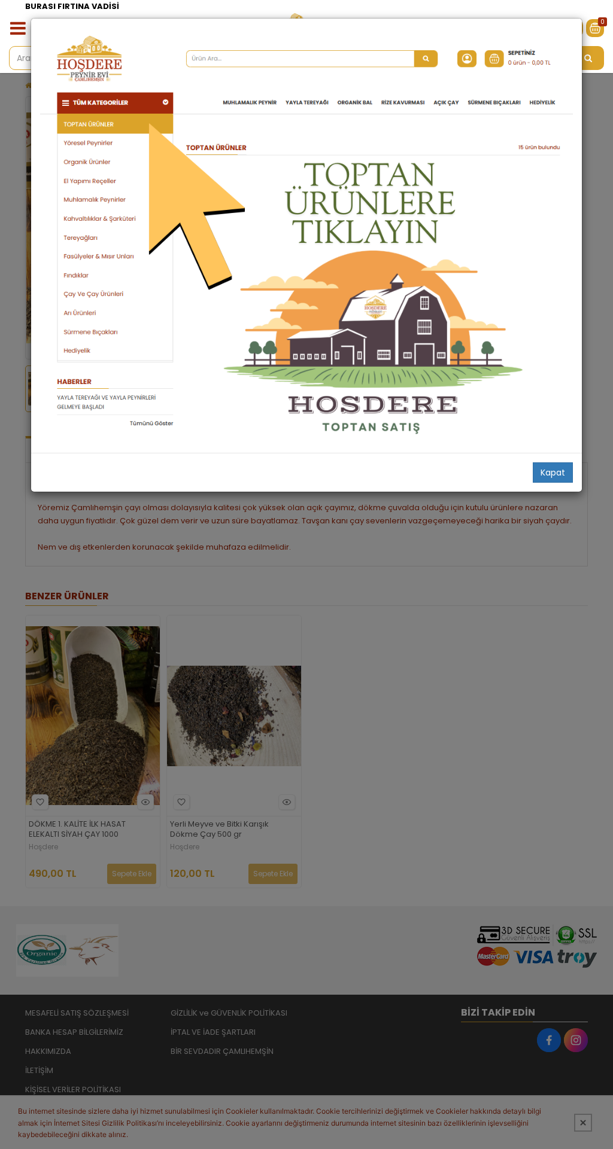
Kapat (553, 473)
